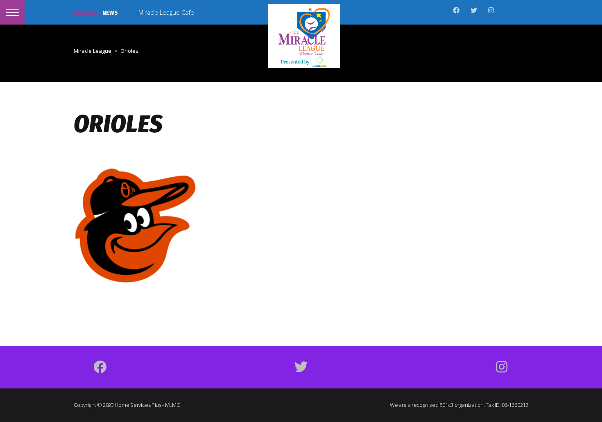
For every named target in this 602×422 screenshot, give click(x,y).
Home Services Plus (138, 404)
